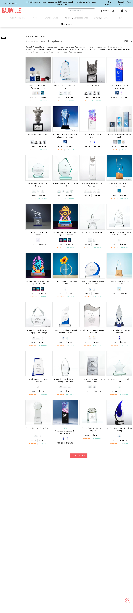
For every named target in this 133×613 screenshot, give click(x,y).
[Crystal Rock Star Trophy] (38, 240)
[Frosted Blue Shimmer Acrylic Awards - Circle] (63, 337)
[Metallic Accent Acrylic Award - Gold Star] (94, 337)
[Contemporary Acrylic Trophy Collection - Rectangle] (119, 240)
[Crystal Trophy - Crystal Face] (36, 435)
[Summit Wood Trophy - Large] (119, 289)
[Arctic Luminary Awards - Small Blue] (94, 142)
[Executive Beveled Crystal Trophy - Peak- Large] (69, 386)
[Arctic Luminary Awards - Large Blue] (63, 438)
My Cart (128, 11)
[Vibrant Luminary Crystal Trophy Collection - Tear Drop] (61, 93)
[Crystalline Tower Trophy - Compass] (98, 191)
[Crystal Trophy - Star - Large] (40, 435)
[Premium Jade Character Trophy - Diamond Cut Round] (71, 191)
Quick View (38, 81)
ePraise (128, 2)
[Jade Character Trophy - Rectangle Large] (34, 191)
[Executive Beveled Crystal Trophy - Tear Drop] (42, 337)
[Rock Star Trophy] (40, 142)
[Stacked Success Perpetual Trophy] (34, 93)
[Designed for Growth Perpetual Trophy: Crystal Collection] (42, 93)
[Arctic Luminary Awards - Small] (90, 142)
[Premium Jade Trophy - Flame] (63, 191)
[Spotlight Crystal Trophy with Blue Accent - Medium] (65, 142)
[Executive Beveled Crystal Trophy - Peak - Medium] (34, 337)
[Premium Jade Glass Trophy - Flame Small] (119, 386)
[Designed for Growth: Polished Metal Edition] (38, 93)
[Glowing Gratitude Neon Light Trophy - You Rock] (61, 240)
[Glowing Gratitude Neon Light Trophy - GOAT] (69, 240)
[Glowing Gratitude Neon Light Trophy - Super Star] (65, 240)
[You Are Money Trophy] (90, 93)
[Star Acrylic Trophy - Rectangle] (94, 240)
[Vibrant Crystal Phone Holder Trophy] (69, 93)
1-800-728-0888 (10, 3)
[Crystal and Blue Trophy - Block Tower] (119, 337)
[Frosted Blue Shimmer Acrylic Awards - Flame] (90, 289)
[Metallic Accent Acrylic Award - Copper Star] (90, 337)
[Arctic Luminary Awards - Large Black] (117, 93)
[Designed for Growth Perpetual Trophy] (115, 142)
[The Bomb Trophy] (86, 93)
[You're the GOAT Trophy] (94, 93)
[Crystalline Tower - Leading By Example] (90, 191)
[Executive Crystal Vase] (65, 289)
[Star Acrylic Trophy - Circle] (90, 240)
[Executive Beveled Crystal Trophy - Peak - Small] (38, 337)
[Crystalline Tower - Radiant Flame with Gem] (94, 191)
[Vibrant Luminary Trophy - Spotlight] (65, 93)
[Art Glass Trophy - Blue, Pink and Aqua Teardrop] (119, 435)
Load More (78, 455)
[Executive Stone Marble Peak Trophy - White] (90, 386)
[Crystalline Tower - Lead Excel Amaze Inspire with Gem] (86, 191)
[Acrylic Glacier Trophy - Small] (38, 386)
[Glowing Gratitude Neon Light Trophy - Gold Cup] (34, 289)
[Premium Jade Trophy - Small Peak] (59, 191)
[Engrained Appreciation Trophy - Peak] (119, 191)
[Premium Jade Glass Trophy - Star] (67, 191)
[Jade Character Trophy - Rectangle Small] (42, 191)
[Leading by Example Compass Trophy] (98, 93)
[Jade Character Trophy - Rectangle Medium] (38, 191)
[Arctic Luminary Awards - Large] (121, 93)
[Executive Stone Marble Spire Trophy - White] (94, 386)
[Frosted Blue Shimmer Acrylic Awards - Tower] (94, 289)
